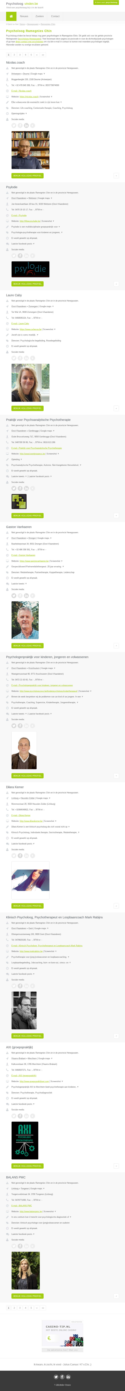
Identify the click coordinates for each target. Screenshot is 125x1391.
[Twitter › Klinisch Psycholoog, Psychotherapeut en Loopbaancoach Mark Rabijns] (13, 985)
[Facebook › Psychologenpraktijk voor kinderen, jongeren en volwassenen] (20, 725)
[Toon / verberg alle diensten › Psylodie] (62, 232)
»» (43, 55)
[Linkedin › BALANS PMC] (26, 1246)
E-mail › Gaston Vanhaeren (23, 555)
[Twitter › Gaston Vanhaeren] (13, 595)
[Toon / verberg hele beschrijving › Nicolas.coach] (62, 102)
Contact (55, 16)
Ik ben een (106, 2)
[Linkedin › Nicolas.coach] (26, 125)
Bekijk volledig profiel (27, 175)
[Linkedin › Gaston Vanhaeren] (26, 595)
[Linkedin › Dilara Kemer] (26, 855)
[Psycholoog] (11, 16)
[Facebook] (62, 1376)
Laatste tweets (19, 476)
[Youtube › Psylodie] (32, 255)
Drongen (32, 538)
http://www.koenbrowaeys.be (32, 454)
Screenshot (46, 97)
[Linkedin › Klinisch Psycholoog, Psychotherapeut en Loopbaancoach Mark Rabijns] (26, 985)
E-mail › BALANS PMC (21, 1206)
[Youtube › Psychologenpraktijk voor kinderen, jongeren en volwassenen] (32, 725)
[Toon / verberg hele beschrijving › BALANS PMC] (62, 1217)
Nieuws (24, 16)
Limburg (14, 798)
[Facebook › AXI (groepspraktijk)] (20, 1116)
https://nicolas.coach (29, 97)
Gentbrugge (34, 431)
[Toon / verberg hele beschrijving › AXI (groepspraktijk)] (62, 1086)
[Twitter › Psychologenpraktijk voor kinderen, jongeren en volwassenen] (13, 725)
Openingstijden (19, 113)
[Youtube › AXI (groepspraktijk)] (32, 1116)
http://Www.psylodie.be (30, 221)
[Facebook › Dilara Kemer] (20, 855)
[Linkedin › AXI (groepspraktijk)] (26, 1116)
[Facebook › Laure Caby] (20, 358)
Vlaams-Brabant (18, 1058)
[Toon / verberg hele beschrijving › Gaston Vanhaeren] (62, 566)
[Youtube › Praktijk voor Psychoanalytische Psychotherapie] (32, 488)
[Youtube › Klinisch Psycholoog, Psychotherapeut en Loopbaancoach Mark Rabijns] (32, 985)
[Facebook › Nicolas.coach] (20, 125)
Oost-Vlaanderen (18, 198)
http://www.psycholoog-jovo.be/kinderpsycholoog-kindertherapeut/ (48, 691)
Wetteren (32, 198)
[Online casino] (64, 1321)
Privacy (68, 1385)
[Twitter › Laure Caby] (13, 358)
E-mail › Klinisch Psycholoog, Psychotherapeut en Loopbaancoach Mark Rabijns (46, 946)
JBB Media (60, 1385)
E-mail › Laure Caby (20, 323)
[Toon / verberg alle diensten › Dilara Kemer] (62, 832)
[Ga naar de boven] (116, 175)
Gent (31, 928)
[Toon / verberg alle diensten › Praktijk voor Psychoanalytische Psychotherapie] (62, 465)
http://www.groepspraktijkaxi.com (34, 1081)
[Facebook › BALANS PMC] (20, 1246)
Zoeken (40, 16)
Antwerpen (16, 74)
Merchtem (32, 1058)
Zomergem (33, 306)
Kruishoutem (34, 668)
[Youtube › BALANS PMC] (32, 1246)
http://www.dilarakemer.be (31, 821)
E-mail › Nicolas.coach (21, 91)
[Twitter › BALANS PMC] (13, 1246)
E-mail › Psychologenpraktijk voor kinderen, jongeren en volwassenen (42, 685)
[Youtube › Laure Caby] (32, 358)
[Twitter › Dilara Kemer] (13, 855)
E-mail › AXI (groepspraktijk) (23, 1075)
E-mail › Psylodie (19, 215)
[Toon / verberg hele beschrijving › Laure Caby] (62, 334)
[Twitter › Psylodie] (13, 255)
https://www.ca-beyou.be (30, 329)
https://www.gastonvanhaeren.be (34, 561)
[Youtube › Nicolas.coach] (32, 125)
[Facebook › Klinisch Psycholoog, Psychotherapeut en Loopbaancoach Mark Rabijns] (20, 985)
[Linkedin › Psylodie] (26, 255)
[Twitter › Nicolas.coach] (13, 125)
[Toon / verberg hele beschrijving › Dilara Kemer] (62, 826)
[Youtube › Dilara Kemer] (32, 855)
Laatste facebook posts (23, 244)
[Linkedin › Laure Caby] (26, 358)
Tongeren (25, 1188)
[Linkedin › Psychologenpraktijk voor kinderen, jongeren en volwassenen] (26, 725)
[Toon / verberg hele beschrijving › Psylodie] (62, 226)
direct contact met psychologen (29, 42)
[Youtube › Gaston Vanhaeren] (32, 595)
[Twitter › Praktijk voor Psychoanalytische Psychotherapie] (13, 488)
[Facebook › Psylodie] (20, 255)
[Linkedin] (68, 1376)
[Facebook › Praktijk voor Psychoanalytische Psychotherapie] (20, 488)
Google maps (38, 74)
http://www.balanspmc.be (31, 1211)
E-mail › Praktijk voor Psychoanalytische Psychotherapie (36, 448)
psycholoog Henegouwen (30, 39)
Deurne (26, 74)
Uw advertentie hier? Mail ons (62, 1350)
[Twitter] (56, 1376)
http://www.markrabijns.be (31, 951)
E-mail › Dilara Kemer (20, 815)
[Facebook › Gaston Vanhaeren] (20, 595)
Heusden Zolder (28, 798)
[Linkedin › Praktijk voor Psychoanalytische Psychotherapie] (26, 488)
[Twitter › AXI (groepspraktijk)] (13, 1116)
